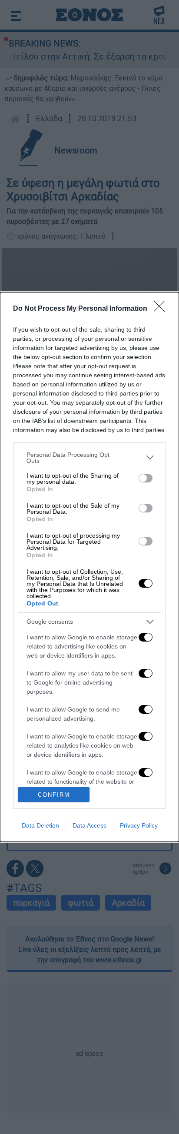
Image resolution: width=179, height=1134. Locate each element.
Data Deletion (40, 825)
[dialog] (89, 567)
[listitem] (89, 458)
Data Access (89, 825)
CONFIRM (54, 794)
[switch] (145, 478)
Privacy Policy (139, 825)
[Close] (162, 309)
